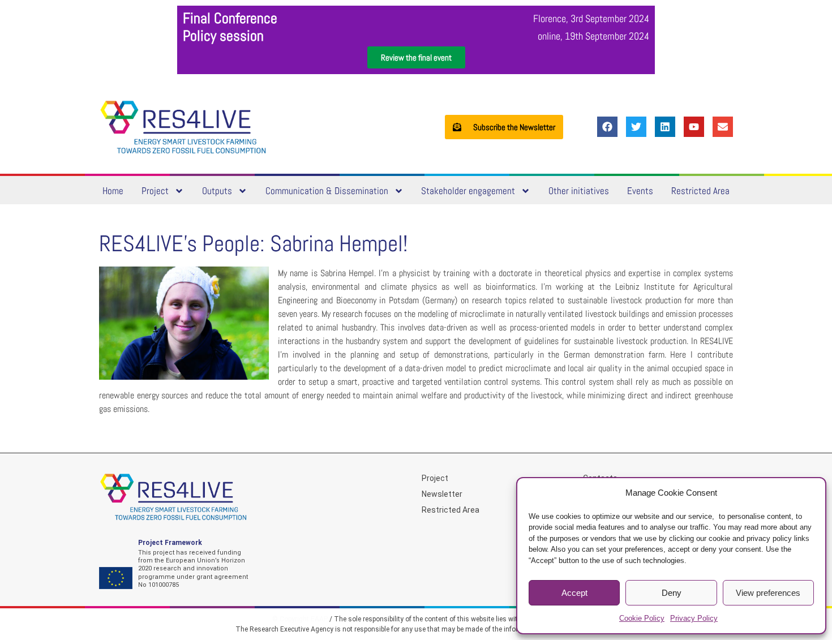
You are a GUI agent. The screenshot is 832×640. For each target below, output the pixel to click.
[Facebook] (607, 127)
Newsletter (442, 494)
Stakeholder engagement (468, 190)
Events (640, 190)
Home (112, 190)
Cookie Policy (641, 618)
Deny (671, 593)
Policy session (223, 36)
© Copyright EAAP (300, 619)
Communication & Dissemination (326, 190)
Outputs (217, 190)
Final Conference (230, 18)
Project (155, 190)
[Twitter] (636, 127)
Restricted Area (700, 190)
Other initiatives (578, 190)
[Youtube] (694, 127)
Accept (574, 593)
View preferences (768, 593)
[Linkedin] (665, 127)
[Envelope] (723, 127)
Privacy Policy (694, 618)
